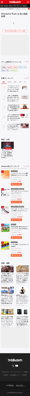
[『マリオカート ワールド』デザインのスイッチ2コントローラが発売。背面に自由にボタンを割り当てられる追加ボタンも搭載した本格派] (24, 87)
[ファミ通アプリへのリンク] (10, 385)
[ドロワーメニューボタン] (2, 2)
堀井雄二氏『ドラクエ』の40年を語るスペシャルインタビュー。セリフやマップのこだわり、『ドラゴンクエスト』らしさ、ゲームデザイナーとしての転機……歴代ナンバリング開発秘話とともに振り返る (22, 299)
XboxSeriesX (13, 70)
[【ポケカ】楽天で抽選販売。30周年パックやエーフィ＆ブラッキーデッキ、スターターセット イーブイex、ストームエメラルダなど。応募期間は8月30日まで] (7, 311)
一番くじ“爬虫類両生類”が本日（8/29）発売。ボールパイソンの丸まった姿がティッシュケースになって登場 (13, 98)
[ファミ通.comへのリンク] (15, 2)
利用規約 (26, 372)
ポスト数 (26, 82)
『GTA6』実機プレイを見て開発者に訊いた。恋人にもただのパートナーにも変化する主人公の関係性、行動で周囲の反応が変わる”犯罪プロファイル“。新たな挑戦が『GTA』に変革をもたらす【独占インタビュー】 (7, 278)
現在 (4, 82)
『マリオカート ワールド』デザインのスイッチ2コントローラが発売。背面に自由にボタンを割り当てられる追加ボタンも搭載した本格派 (13, 88)
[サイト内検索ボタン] (28, 2)
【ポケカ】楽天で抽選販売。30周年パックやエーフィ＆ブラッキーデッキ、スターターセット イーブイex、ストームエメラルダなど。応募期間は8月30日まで (7, 321)
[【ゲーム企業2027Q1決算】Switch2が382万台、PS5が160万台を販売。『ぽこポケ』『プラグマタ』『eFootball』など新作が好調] (24, 116)
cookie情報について (15, 375)
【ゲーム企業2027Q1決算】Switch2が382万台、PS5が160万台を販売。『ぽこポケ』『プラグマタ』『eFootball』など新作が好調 (13, 117)
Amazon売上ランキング (10, 166)
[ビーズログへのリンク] (20, 385)
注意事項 (6, 375)
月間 (20, 82)
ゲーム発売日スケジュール (11, 62)
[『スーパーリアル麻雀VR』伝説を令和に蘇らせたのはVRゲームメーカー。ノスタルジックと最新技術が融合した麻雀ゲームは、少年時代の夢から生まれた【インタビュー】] (24, 125)
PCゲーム (19, 6)
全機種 (4, 67)
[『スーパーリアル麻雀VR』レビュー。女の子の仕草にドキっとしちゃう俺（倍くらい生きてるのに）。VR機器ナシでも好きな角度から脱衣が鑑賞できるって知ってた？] (22, 268)
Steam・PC (5, 70)
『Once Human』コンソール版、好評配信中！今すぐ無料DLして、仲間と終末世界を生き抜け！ (7, 154)
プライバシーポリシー (16, 372)
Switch (10, 6)
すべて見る (26, 61)
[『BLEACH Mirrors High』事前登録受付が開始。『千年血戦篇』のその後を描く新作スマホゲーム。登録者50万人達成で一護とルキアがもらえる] (24, 106)
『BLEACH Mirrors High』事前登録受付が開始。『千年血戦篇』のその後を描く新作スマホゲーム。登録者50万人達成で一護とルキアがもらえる (13, 107)
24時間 (9, 82)
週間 (15, 82)
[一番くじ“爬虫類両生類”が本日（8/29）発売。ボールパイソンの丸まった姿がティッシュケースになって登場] (24, 97)
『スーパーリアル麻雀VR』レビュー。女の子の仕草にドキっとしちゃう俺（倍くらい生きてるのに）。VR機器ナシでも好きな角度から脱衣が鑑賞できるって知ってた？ (22, 278)
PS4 (25, 67)
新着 (2, 6)
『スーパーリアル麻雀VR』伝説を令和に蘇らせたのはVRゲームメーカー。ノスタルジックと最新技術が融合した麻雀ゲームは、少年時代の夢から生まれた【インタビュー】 (13, 126)
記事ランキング (7, 78)
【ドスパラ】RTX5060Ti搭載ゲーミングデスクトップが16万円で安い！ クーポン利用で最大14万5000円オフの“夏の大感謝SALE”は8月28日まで (22, 321)
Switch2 (6, 6)
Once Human (8, 148)
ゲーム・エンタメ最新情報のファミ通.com (10, 9)
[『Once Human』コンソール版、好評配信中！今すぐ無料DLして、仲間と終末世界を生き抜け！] (7, 145)
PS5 (15, 6)
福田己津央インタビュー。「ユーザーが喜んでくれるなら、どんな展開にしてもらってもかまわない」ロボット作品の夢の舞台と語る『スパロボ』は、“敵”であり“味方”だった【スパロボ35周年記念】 (7, 299)
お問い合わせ (5, 372)
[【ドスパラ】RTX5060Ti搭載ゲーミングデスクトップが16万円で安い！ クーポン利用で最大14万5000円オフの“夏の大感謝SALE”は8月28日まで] (22, 311)
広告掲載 (24, 375)
